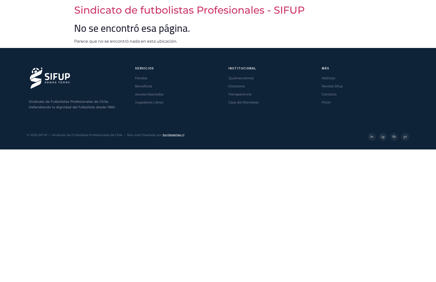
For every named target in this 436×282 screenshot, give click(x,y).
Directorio (236, 86)
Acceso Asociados (149, 94)
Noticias (328, 78)
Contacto (329, 94)
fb (394, 137)
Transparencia (240, 94)
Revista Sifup (332, 86)
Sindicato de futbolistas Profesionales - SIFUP (189, 10)
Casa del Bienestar (243, 102)
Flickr (326, 102)
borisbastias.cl (173, 135)
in (371, 137)
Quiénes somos (241, 78)
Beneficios (143, 86)
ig (383, 137)
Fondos (141, 78)
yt (405, 137)
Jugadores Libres (149, 102)
